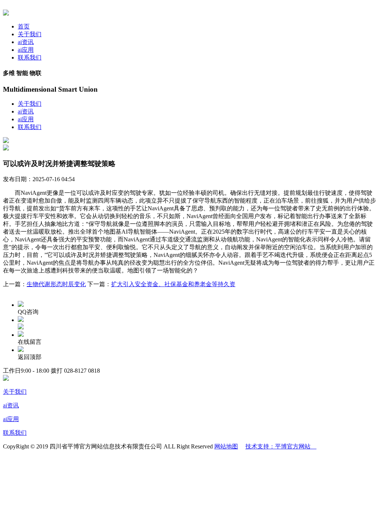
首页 (24, 26)
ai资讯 (26, 42)
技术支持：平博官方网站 (280, 446)
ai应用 (26, 50)
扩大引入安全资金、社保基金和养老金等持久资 (173, 284)
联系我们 (29, 57)
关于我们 (29, 34)
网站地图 (226, 446)
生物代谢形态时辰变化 (56, 284)
